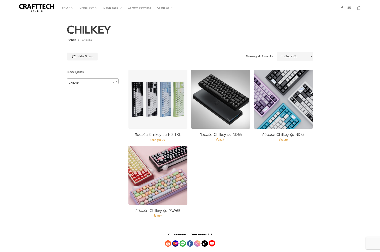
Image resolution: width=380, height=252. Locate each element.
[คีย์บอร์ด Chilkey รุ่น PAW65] (157, 175)
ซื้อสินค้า (220, 140)
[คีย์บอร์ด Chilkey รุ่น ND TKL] (157, 99)
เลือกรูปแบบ (157, 140)
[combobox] (93, 81)
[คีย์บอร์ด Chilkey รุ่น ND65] (220, 99)
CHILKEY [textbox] (91, 83)
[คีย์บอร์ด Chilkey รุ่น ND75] (283, 99)
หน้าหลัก (71, 40)
